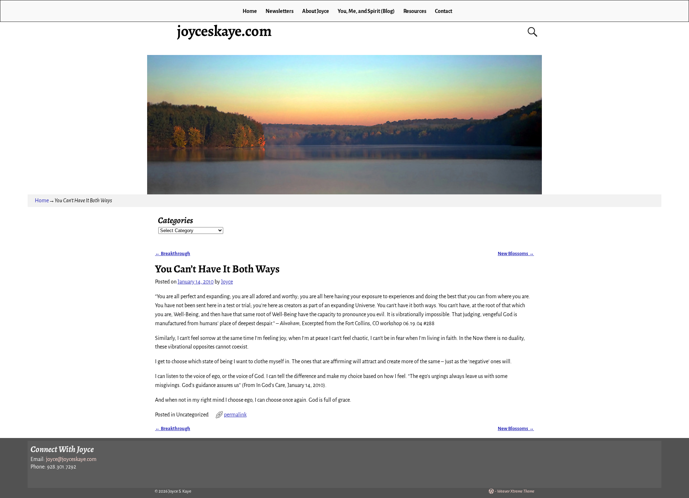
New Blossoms (516, 253)
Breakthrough (172, 253)
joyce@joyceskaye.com (71, 459)
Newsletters (280, 11)
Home (250, 11)
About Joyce (315, 11)
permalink (235, 415)
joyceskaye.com (224, 30)
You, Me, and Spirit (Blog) (366, 11)
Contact (443, 11)
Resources (414, 11)
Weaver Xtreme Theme (515, 491)
